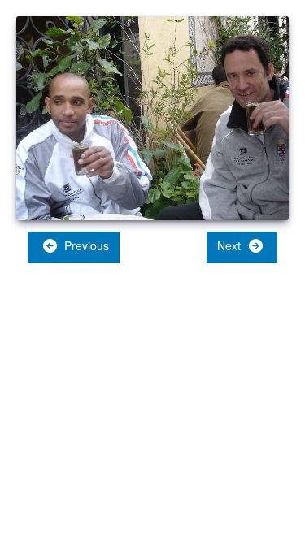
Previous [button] (85, 245)
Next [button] (230, 245)
